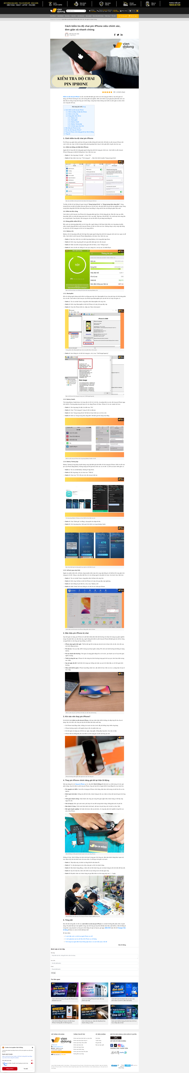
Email (52, 966)
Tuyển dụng (98, 1040)
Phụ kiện (114, 16)
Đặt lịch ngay (134, 16)
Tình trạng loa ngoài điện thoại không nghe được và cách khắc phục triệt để (86, 941)
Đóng (84, 106)
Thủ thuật (58, 19)
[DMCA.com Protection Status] (127, 1067)
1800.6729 (105, 10)
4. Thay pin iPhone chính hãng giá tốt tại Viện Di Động (79, 132)
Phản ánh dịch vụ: (59, 1054)
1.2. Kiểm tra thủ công (72, 114)
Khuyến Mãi (98, 1042)
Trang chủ (52, 19)
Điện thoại (107, 16)
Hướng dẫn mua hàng (78, 1053)
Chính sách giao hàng (78, 1047)
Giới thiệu (98, 1038)
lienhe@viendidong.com (58, 1046)
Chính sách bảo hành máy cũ (80, 1040)
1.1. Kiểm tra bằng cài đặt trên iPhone (76, 112)
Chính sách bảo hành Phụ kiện (80, 1051)
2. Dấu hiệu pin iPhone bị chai (72, 128)
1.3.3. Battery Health (73, 122)
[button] (32, 1047)
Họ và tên (53, 960)
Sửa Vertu (67, 16)
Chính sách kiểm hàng (78, 1049)
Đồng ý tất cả (9, 1068)
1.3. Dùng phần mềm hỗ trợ (73, 116)
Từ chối (26, 1068)
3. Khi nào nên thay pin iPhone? (72, 130)
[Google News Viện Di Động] (134, 1067)
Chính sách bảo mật (78, 1044)
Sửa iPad (73, 16)
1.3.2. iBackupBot (72, 120)
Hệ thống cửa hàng (57, 1052)
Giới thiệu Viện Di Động (116, 11)
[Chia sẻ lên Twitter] (118, 35)
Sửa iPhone (53, 16)
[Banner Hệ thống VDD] (94, 4)
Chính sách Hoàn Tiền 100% (80, 1042)
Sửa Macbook (80, 16)
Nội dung (53, 952)
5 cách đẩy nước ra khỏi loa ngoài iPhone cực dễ (79, 936)
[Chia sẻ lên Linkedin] (122, 35)
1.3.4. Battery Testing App (75, 124)
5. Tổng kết (67, 134)
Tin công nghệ (123, 16)
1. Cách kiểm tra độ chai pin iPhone (74, 110)
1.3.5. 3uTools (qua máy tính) (76, 126)
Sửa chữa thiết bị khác (98, 16)
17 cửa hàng (93, 11)
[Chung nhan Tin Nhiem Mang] (120, 1067)
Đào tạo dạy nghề (100, 1044)
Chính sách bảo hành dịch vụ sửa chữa (82, 1038)
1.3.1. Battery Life (73, 118)
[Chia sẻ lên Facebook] (114, 35)
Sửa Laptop (88, 16)
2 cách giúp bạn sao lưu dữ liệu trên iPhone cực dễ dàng (81, 939)
